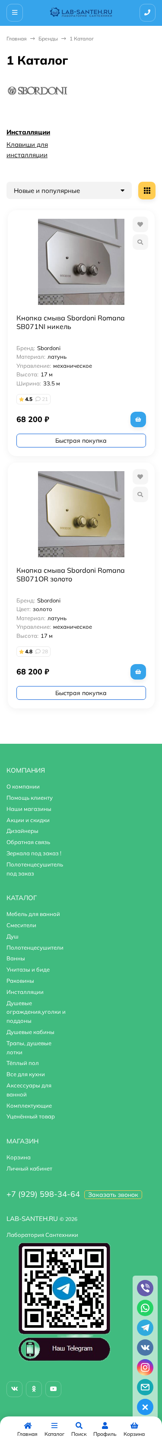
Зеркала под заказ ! (33, 853)
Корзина (18, 1157)
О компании (23, 786)
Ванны (15, 958)
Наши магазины (28, 808)
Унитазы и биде (28, 969)
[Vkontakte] (14, 1389)
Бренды (48, 38)
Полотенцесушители (35, 947)
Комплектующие (29, 1105)
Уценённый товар (30, 1116)
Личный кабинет (29, 1168)
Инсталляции (28, 132)
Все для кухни (25, 1074)
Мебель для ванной (33, 913)
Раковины (20, 980)
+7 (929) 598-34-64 (43, 1194)
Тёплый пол (22, 1062)
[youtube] (53, 1389)
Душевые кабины (30, 1031)
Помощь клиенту (29, 797)
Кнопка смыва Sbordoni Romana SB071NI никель (70, 322)
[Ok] (34, 1389)
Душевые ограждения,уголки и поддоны (36, 1012)
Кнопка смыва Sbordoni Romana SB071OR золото (70, 574)
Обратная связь (28, 842)
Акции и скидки (28, 820)
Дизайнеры (22, 830)
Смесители (21, 925)
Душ (12, 936)
